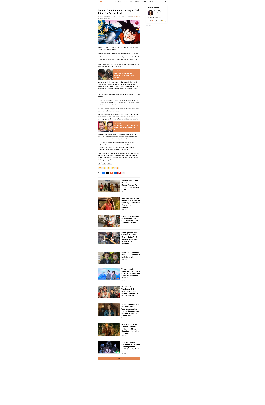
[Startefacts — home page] (101, 1)
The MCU (144, 1)
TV (115, 1)
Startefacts (100, 6)
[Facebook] (103, 173)
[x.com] (107, 173)
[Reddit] (111, 173)
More (119, 358)
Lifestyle (125, 1)
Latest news (106, 6)
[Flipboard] (119, 173)
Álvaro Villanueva (136, 16)
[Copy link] (123, 173)
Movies (119, 1)
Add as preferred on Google (104, 18)
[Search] (165, 1)
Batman (103, 163)
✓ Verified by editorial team (104, 16)
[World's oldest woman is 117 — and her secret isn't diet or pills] (119, 257)
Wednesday (137, 1)
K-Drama (131, 1)
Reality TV (150, 1)
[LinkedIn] (115, 173)
